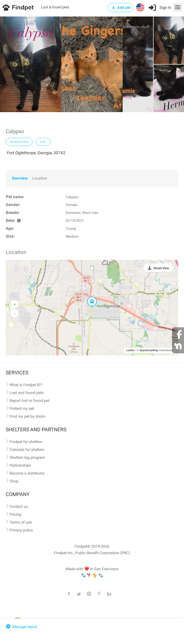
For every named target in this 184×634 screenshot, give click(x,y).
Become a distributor (27, 473)
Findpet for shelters (26, 441)
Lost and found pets (27, 392)
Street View (161, 268)
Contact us (19, 506)
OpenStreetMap (148, 350)
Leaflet (130, 350)
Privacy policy (21, 530)
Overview (20, 178)
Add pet (123, 7)
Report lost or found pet (29, 400)
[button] (88, 296)
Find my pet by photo (27, 416)
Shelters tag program (27, 457)
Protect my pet (22, 408)
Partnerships (20, 465)
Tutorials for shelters (27, 449)
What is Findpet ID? (26, 385)
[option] (30, 64)
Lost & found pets (55, 7)
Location (39, 178)
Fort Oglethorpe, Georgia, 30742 (36, 152)
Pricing (15, 514)
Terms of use (21, 522)
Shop (14, 481)
